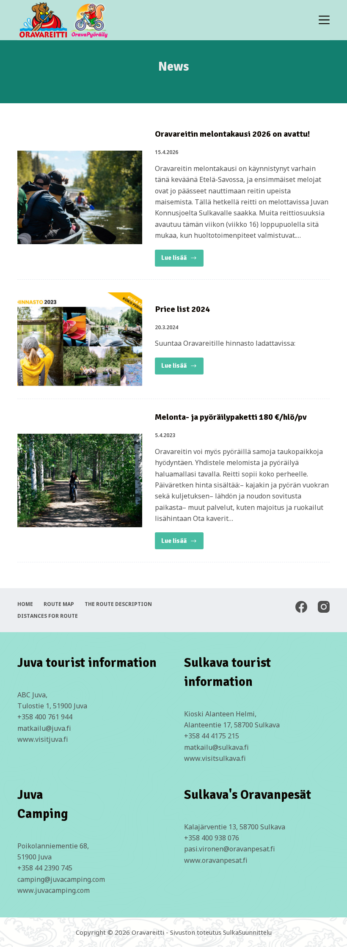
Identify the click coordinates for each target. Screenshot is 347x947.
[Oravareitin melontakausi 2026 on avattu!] (79, 197)
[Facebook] (301, 607)
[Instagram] (324, 607)
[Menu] (324, 19)
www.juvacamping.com (53, 890)
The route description (118, 604)
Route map (59, 604)
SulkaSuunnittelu (247, 932)
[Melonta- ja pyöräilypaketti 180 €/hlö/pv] (79, 480)
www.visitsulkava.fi (215, 758)
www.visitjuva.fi (42, 739)
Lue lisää (182, 260)
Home (25, 604)
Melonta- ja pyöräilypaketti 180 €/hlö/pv (231, 417)
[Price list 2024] (79, 339)
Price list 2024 (182, 309)
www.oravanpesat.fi (216, 860)
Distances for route (47, 616)
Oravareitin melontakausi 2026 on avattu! (232, 134)
